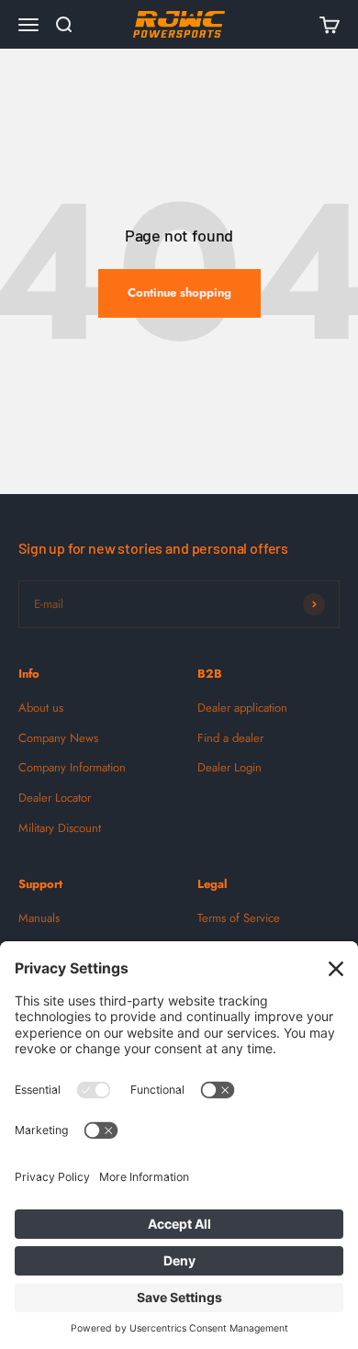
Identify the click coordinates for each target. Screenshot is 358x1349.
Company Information (72, 767)
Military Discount (59, 828)
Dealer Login (229, 767)
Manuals (39, 918)
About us (40, 707)
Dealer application (242, 707)
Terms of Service (238, 918)
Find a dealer (230, 738)
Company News (58, 738)
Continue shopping (179, 292)
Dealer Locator (54, 797)
